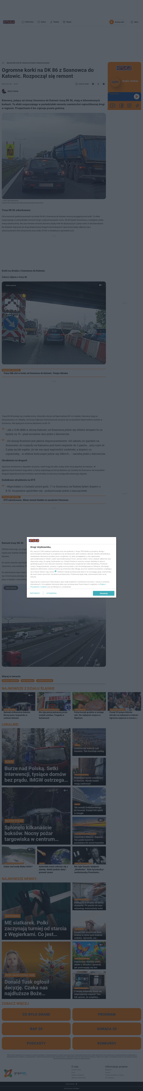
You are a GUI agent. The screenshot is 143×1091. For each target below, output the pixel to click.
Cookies (44, 587)
